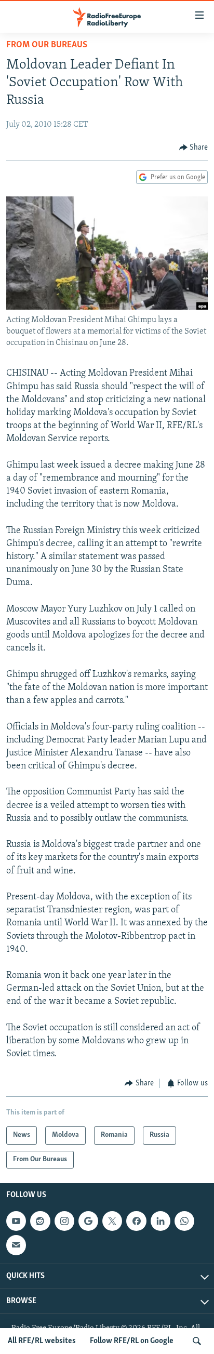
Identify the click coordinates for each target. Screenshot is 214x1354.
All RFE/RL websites (42, 1341)
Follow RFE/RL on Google (131, 1341)
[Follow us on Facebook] (136, 1221)
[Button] (193, 147)
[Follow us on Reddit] (40, 1221)
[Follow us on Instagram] (64, 1221)
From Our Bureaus (46, 45)
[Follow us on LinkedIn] (160, 1221)
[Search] (196, 1341)
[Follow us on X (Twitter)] (112, 1221)
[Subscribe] (16, 1245)
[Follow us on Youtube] (16, 1221)
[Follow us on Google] (88, 1221)
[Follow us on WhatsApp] (184, 1221)
